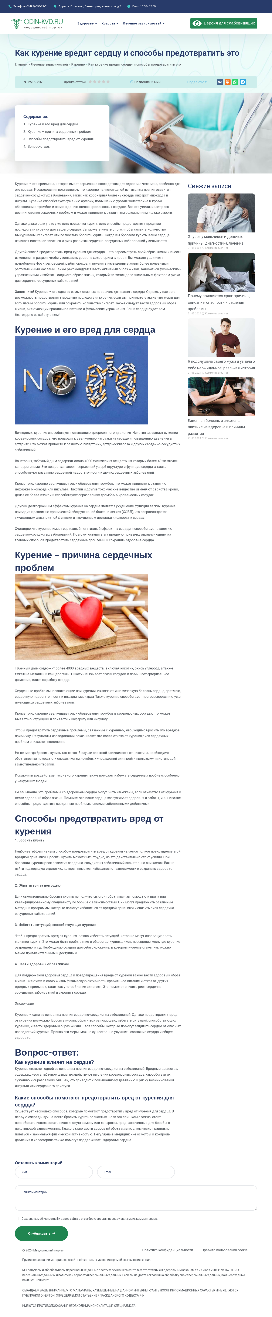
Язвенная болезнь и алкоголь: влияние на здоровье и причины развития (216, 427)
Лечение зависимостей (142, 23)
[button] (220, 82)
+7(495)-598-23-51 (37, 6)
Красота (108, 23)
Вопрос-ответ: (39, 147)
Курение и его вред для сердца (53, 124)
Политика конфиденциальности (167, 1250)
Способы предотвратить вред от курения (61, 139)
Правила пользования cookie (224, 1250)
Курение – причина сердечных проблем (59, 132)
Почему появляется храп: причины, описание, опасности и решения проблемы (219, 302)
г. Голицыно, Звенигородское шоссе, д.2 (94, 6)
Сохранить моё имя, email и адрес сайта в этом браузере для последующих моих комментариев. (90, 1218)
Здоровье (86, 23)
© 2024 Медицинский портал (43, 1250)
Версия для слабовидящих (228, 23)
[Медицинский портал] (37, 23)
